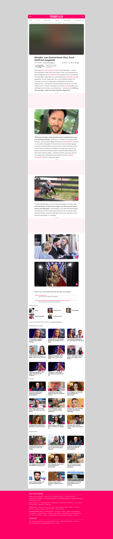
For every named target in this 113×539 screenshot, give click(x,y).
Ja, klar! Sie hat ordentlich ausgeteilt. (48, 296)
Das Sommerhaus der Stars (50, 70)
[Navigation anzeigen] (30, 16)
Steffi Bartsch (71, 77)
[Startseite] (56, 16)
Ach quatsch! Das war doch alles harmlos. (49, 302)
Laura (66, 86)
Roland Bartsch (67, 141)
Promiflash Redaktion (49, 62)
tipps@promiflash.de (56, 322)
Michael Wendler (51, 74)
